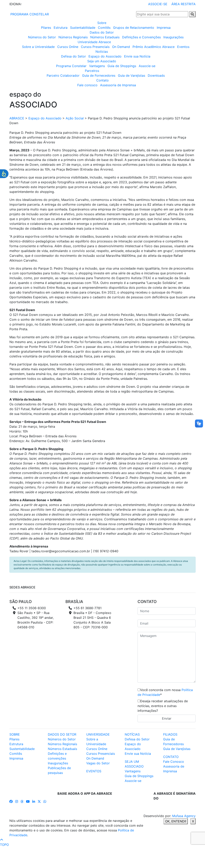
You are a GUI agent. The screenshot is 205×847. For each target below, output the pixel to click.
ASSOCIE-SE (157, 4)
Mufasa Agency (184, 816)
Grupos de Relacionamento (133, 28)
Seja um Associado (101, 61)
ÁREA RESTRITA (183, 4)
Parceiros (92, 71)
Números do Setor (42, 37)
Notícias (101, 52)
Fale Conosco (173, 762)
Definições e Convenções (141, 37)
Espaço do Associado (105, 56)
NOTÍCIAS (132, 734)
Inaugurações (173, 37)
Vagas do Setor (98, 763)
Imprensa (164, 28)
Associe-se (147, 66)
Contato (102, 80)
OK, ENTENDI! (175, 821)
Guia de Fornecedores (98, 75)
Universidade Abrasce (94, 42)
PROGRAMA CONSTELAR (29, 14)
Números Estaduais (105, 37)
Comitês (104, 28)
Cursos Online (67, 47)
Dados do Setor (102, 32)
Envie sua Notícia (137, 56)
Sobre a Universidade (38, 47)
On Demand (121, 47)
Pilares (46, 28)
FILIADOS (170, 734)
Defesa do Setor (73, 56)
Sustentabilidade (82, 28)
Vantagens (97, 66)
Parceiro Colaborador (63, 75)
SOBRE (14, 734)
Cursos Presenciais (95, 47)
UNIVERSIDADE (98, 734)
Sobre (101, 23)
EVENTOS (93, 771)
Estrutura (60, 28)
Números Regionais (73, 37)
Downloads (156, 75)
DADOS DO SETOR (62, 734)
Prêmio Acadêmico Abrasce (154, 47)
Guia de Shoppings (122, 66)
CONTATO (171, 757)
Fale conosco (87, 85)
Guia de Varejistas (131, 75)
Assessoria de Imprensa (118, 85)
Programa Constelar (71, 66)
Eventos (183, 47)
